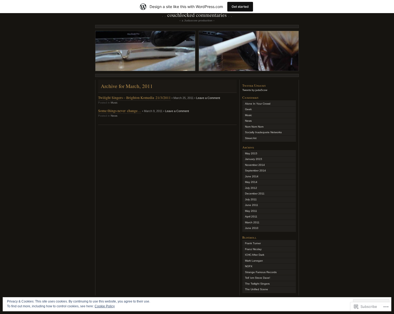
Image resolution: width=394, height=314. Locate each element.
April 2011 (251, 216)
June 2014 (251, 176)
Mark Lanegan (254, 260)
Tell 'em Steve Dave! (257, 277)
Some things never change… (119, 110)
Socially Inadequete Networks (263, 132)
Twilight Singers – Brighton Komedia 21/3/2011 (134, 97)
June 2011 (251, 205)
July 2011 (251, 199)
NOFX (248, 266)
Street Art (251, 138)
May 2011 (251, 210)
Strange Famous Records (261, 272)
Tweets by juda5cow (254, 90)
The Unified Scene (256, 289)
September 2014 (255, 170)
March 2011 (252, 222)
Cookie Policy (105, 306)
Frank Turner (253, 243)
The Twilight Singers (257, 283)
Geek (248, 109)
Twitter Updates (254, 85)
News (114, 115)
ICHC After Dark (254, 254)
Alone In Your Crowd (257, 103)
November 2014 (255, 164)
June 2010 (251, 228)
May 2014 (251, 182)
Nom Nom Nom (254, 126)
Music (114, 102)
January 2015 (253, 159)
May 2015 (251, 153)
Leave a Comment (208, 97)
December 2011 (255, 193)
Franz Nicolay (253, 249)
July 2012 (251, 187)
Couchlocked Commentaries (197, 14)
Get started (240, 7)
